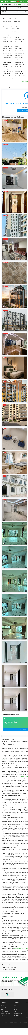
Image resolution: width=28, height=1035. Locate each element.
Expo (15, 1011)
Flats (17, 27)
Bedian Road (19, 57)
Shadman (18, 66)
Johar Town (6, 50)
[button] (4, 9)
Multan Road (19, 62)
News (15, 1007)
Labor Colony (19, 73)
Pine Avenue (6, 75)
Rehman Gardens (20, 75)
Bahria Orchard (7, 46)
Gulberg (6, 39)
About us (3, 1005)
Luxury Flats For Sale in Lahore (9, 967)
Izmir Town (18, 71)
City (8, 7)
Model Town (18, 48)
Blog (15, 1005)
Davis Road (18, 55)
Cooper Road (7, 73)
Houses (13, 27)
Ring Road (6, 64)
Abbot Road (18, 78)
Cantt (5, 69)
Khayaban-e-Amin (8, 78)
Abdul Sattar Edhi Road (8, 60)
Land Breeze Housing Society (8, 55)
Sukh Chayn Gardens (20, 41)
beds (18, 11)
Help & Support (4, 1011)
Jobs (2, 1009)
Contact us (3, 1007)
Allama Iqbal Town (8, 71)
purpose (3, 7)
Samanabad (18, 44)
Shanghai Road (7, 57)
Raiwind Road (7, 41)
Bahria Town (7, 37)
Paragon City (19, 50)
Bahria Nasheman (8, 66)
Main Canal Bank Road (8, 48)
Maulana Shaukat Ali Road (20, 69)
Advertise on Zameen (5, 1013)
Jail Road (18, 37)
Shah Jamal (18, 35)
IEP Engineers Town (20, 64)
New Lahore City (19, 53)
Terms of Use (4, 1015)
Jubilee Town (7, 62)
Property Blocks (14, 1)
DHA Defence (7, 44)
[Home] (2, 1)
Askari (6, 35)
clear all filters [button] (17, 21)
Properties (6, 1)
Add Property (17, 1015)
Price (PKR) (4, 11)
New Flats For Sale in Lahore (8, 969)
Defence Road (7, 53)
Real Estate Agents (18, 1013)
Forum (15, 1009)
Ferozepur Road (19, 39)
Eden (17, 46)
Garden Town (19, 60)
